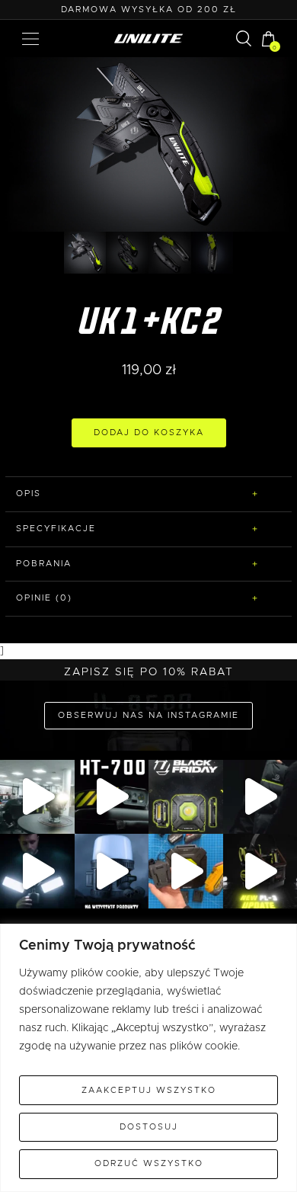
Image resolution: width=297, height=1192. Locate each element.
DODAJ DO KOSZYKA (149, 432)
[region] (148, 1058)
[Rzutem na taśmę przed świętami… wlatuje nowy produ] (112, 797)
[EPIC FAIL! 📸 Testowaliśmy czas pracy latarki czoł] (37, 797)
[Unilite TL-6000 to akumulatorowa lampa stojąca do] (37, 871)
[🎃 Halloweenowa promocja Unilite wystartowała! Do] (112, 871)
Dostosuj (149, 1127)
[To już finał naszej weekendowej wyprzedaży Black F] (185, 797)
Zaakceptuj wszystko (148, 1090)
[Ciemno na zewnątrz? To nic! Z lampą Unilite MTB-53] (185, 871)
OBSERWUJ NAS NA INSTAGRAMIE (148, 715)
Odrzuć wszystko (148, 1163)
